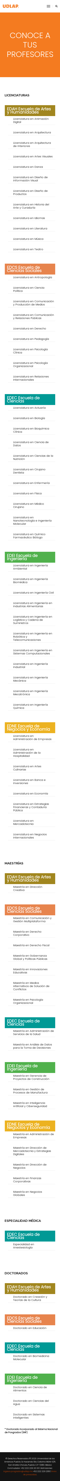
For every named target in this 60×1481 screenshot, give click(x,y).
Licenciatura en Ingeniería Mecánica (30, 679)
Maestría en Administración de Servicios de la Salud (33, 1032)
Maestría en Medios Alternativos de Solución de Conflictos (31, 986)
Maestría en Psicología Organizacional (28, 1001)
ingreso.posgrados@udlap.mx (18, 1471)
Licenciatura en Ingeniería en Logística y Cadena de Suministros (32, 620)
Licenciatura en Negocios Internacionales (30, 835)
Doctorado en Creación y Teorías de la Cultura (30, 1298)
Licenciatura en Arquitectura (32, 132)
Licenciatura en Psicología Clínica (30, 350)
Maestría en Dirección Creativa (27, 888)
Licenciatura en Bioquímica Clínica (31, 430)
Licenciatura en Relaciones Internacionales (31, 378)
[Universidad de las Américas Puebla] (10, 6)
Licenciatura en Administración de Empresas (32, 737)
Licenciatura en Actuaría (29, 408)
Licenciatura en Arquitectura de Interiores (32, 144)
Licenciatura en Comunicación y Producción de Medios (33, 302)
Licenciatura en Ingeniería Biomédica (30, 580)
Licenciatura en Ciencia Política (28, 289)
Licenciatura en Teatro (28, 249)
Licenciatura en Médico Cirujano (28, 505)
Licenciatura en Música (28, 239)
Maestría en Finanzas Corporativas (27, 1179)
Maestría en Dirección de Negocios (30, 1166)
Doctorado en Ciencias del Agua (31, 1402)
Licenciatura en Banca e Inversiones (29, 781)
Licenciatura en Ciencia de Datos (31, 443)
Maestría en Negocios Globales (27, 1193)
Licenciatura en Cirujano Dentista (29, 470)
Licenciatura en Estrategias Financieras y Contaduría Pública (31, 807)
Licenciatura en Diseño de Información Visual (30, 178)
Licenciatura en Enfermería (31, 483)
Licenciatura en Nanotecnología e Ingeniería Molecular (32, 520)
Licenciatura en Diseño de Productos (30, 192)
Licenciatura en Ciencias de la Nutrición (33, 457)
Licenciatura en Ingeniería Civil (33, 593)
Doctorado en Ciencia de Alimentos (30, 1388)
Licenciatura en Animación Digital (31, 120)
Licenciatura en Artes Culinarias (27, 767)
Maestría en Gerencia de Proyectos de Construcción (31, 1077)
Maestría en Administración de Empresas (33, 1135)
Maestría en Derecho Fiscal (31, 945)
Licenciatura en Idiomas (29, 218)
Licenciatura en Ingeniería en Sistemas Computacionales (32, 651)
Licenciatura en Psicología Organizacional (30, 364)
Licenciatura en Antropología (32, 277)
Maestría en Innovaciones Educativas (30, 970)
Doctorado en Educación (29, 1328)
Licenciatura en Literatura (30, 228)
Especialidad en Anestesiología (23, 1245)
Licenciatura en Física (27, 493)
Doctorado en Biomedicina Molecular (31, 1357)
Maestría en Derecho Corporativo (27, 933)
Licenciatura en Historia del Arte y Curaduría (31, 206)
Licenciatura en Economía (30, 793)
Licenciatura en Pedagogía (31, 339)
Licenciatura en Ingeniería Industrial (30, 665)
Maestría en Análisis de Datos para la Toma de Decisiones (32, 1046)
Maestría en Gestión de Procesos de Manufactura (30, 1090)
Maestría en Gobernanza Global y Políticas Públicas (30, 957)
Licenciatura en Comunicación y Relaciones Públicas (33, 316)
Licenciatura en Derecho (29, 328)
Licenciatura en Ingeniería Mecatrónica (30, 692)
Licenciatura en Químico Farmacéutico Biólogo (29, 535)
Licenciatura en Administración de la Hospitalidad (26, 753)
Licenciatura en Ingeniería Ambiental (30, 567)
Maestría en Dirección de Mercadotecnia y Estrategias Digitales (32, 1151)
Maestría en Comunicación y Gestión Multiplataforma (32, 919)
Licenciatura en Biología (29, 418)
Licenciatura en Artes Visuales (33, 156)
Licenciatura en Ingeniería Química (30, 706)
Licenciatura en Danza (28, 167)
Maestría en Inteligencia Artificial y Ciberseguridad (30, 1104)
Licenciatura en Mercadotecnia (23, 822)
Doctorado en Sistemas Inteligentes (29, 1416)
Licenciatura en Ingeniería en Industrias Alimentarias (32, 604)
